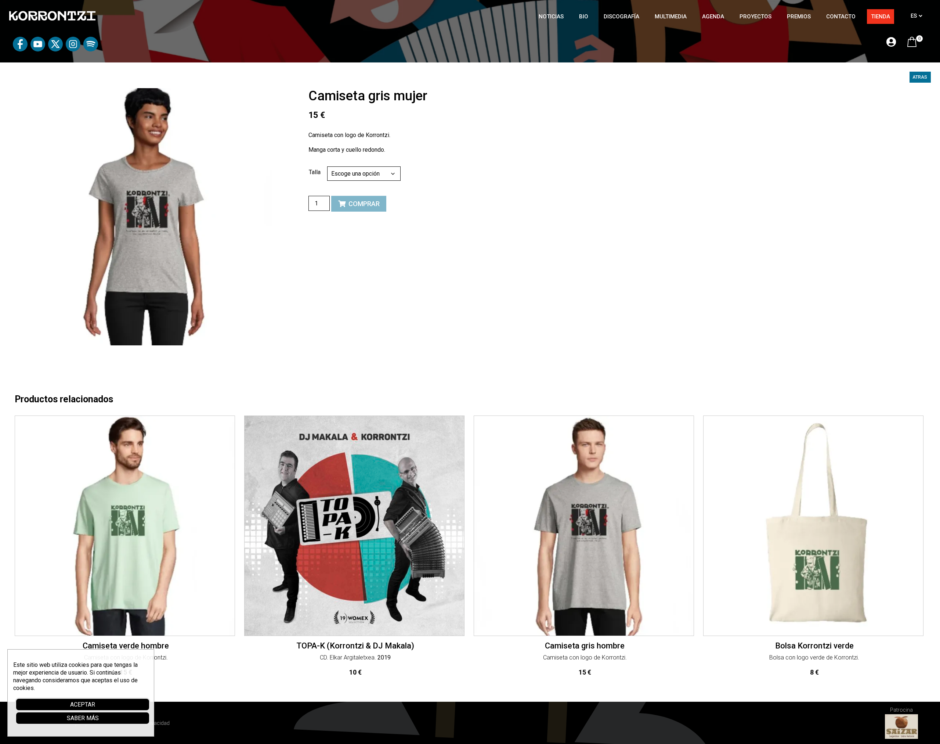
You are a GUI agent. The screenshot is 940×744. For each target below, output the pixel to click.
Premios (799, 16)
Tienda (880, 16)
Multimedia (671, 16)
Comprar (364, 204)
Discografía (621, 16)
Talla (315, 172)
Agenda (713, 16)
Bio (583, 16)
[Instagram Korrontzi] (73, 49)
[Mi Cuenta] (891, 42)
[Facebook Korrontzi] (20, 49)
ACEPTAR (82, 704)
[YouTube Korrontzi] (37, 49)
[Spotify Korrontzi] (90, 49)
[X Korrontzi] (55, 49)
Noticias (551, 16)
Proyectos (755, 16)
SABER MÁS (83, 718)
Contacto (841, 16)
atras (919, 77)
